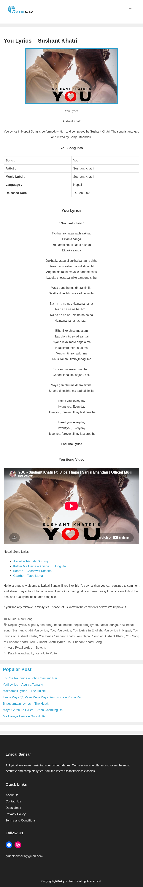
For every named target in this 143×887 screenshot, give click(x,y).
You (52, 630)
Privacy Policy (16, 814)
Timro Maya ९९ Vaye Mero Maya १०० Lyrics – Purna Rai (42, 697)
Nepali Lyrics (17, 625)
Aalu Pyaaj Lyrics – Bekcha (27, 647)
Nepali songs (109, 625)
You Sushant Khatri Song (84, 642)
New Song (25, 619)
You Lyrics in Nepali (117, 630)
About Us (12, 795)
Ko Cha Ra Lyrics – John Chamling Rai (30, 678)
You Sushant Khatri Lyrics (47, 642)
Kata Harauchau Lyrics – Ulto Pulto (32, 653)
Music (12, 619)
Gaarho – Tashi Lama (28, 576)
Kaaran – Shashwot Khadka (32, 571)
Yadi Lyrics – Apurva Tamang (23, 684)
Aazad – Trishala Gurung (30, 561)
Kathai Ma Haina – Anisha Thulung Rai (39, 566)
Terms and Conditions (21, 820)
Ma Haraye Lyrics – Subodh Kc (24, 716)
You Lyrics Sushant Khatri (57, 636)
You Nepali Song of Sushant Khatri (100, 636)
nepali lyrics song (40, 625)
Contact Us (13, 801)
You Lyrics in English (87, 630)
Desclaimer (13, 808)
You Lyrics (64, 630)
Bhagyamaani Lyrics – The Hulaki (26, 703)
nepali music (63, 625)
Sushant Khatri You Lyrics (30, 630)
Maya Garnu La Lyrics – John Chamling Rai (33, 710)
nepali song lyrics (86, 625)
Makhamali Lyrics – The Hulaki (24, 691)
